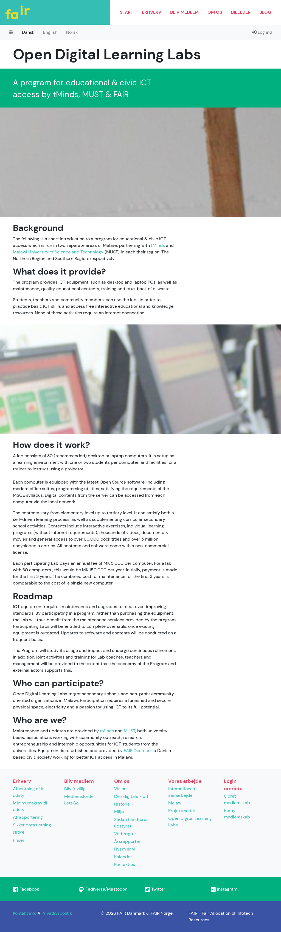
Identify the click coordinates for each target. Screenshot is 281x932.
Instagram (226, 889)
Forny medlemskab (237, 813)
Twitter (157, 889)
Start (126, 12)
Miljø (119, 812)
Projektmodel (181, 811)
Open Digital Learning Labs (190, 821)
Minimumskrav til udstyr (30, 806)
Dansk (28, 32)
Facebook (28, 889)
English (50, 32)
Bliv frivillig (75, 789)
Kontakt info (24, 913)
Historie (122, 804)
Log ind (264, 32)
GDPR (18, 832)
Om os (214, 12)
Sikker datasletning (32, 825)
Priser (18, 840)
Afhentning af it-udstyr (29, 792)
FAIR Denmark (138, 750)
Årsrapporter (127, 841)
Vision (120, 789)
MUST (129, 731)
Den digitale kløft (131, 796)
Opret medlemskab (237, 799)
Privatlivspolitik (56, 913)
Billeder (241, 12)
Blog (265, 12)
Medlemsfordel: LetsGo (79, 799)
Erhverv (151, 12)
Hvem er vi (124, 849)
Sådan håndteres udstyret (131, 823)
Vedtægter (125, 834)
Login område (233, 785)
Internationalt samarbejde (181, 792)
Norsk (72, 32)
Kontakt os (124, 864)
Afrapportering (28, 817)
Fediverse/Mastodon (105, 889)
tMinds (158, 245)
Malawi (175, 803)
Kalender (123, 857)
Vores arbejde (185, 781)
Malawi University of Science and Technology (58, 252)
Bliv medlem (184, 12)
